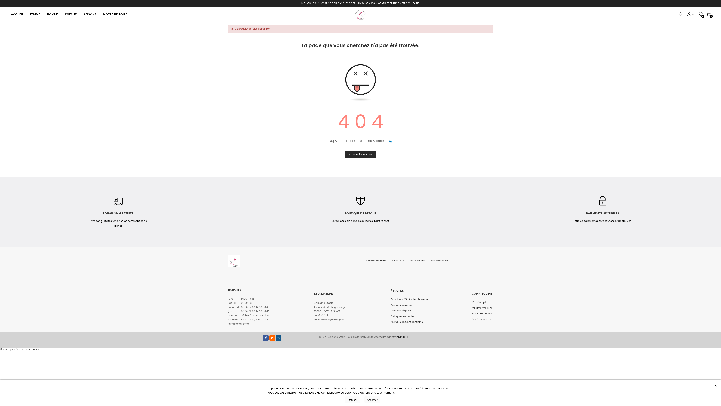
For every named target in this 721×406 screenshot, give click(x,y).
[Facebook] (266, 338)
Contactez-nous (376, 261)
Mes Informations (482, 308)
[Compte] (691, 14)
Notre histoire (417, 261)
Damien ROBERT (399, 337)
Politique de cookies (402, 316)
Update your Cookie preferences (19, 349)
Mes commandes (482, 313)
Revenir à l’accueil (360, 155)
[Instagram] (278, 338)
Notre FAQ (398, 261)
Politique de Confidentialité (407, 322)
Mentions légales (401, 311)
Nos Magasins (439, 261)
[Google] (272, 338)
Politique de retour (402, 305)
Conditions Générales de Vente (409, 299)
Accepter (372, 399)
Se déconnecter (481, 319)
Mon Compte (479, 302)
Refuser (352, 399)
